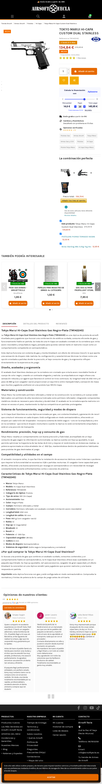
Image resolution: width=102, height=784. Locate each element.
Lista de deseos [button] (60, 730)
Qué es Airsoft (35, 738)
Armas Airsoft (79, 136)
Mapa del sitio (36, 760)
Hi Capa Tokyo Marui (86, 147)
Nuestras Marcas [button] (10, 745)
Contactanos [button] (33, 756)
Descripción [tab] (9, 323)
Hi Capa (90, 141)
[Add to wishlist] (63, 81)
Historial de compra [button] (63, 726)
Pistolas (80, 141)
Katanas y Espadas (12, 753)
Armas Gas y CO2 (67, 141)
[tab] (61, 323)
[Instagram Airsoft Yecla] (85, 708)
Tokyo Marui (91, 136)
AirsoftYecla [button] (18, 293)
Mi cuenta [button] (58, 722)
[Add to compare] (74, 81)
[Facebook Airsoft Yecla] (78, 708)
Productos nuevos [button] (10, 722)
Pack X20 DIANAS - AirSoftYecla (18, 288)
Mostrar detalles (70, 215)
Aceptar (51, 777)
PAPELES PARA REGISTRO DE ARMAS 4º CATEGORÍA (51, 288)
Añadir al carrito (86, 71)
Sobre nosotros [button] (34, 734)
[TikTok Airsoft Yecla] (98, 708)
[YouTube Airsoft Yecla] (91, 708)
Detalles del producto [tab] (36, 323)
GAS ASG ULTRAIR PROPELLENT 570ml (84, 288)
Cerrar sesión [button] (59, 735)
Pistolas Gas (65, 136)
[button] (64, 16)
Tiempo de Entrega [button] (36, 722)
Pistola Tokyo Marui (68, 147)
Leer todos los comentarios (14, 608)
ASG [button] (84, 293)
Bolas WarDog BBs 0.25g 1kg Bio (76, 246)
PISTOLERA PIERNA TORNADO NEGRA (78, 236)
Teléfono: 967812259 (88, 741)
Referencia (64, 38)
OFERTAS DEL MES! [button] (10, 734)
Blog (5, 749)
